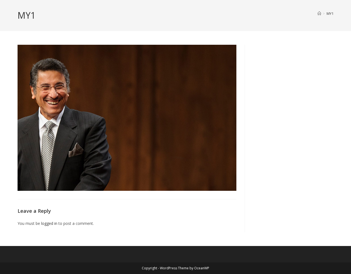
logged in (49, 223)
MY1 (330, 13)
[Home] (319, 13)
